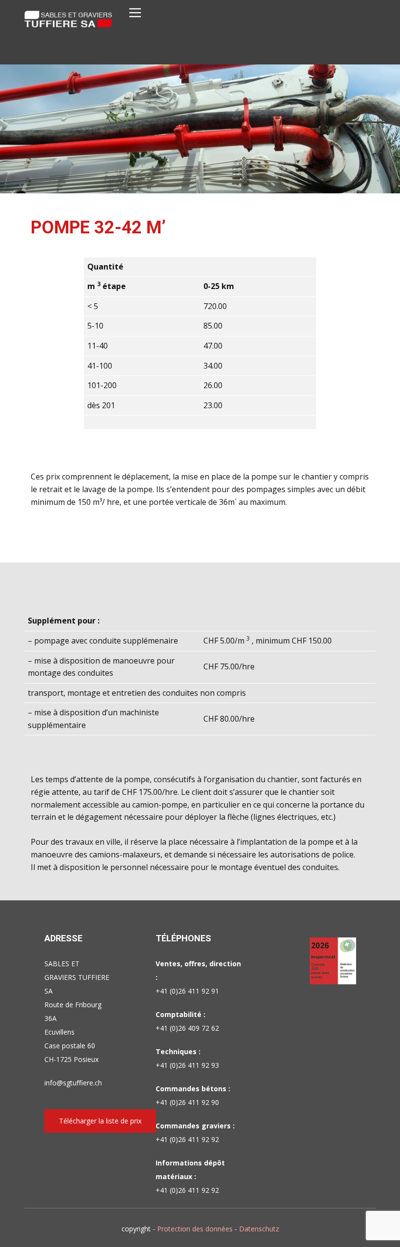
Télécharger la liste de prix (100, 1120)
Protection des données (195, 1228)
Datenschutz (259, 1228)
